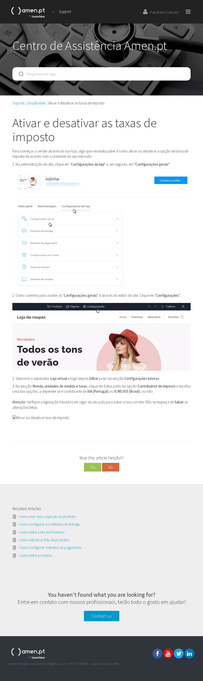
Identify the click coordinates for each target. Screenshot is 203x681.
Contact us (102, 616)
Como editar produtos (35, 555)
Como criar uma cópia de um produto (47, 516)
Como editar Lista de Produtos (41, 532)
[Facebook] (157, 653)
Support (65, 11)
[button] (92, 467)
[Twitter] (179, 653)
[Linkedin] (189, 653)
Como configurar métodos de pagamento (50, 547)
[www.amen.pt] (28, 11)
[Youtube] (168, 653)
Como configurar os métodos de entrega (49, 524)
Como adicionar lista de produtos (44, 539)
